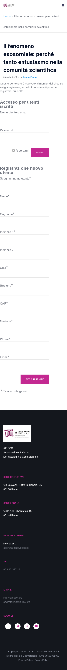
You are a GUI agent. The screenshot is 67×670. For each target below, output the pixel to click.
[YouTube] (36, 626)
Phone (5, 339)
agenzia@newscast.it (16, 547)
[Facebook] (8, 626)
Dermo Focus (30, 77)
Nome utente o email (13, 112)
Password (6, 130)
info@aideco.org (13, 597)
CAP (4, 303)
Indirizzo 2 (7, 249)
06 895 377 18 (11, 569)
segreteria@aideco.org (16, 602)
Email (4, 357)
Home (7, 16)
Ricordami (22, 150)
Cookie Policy (42, 660)
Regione (6, 285)
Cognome (7, 214)
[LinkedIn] (27, 626)
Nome (4, 196)
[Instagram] (18, 626)
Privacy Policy (25, 660)
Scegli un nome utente (15, 178)
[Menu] (62, 5)
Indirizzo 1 (7, 232)
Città (4, 267)
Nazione (6, 321)
